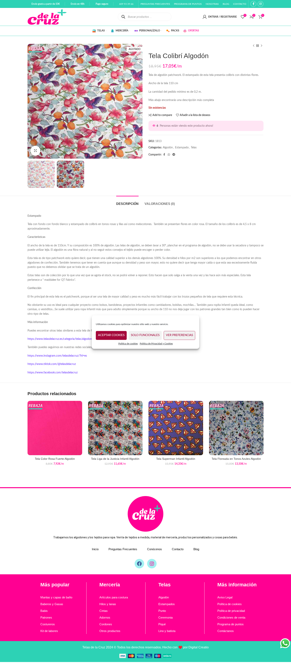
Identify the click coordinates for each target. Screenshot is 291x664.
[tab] (127, 202)
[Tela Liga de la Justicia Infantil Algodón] (115, 428)
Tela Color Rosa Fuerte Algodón (55, 458)
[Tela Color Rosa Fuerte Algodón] (55, 428)
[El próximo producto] (261, 46)
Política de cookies (128, 343)
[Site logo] (47, 16)
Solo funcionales (145, 335)
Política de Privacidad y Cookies (156, 343)
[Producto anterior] (254, 46)
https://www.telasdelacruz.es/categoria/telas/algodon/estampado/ (67, 339)
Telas (194, 147)
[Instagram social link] (260, 4)
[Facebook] (139, 563)
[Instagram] (152, 563)
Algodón (168, 147)
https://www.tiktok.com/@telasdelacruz (52, 364)
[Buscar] (123, 16)
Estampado (182, 147)
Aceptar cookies (111, 335)
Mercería (109, 584)
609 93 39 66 (126, 4)
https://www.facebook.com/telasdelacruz (53, 372)
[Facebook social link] (253, 4)
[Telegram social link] (173, 154)
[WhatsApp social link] (168, 154)
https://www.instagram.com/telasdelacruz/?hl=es (57, 355)
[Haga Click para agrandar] (35, 151)
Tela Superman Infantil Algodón (175, 458)
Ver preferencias (179, 335)
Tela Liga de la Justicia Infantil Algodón (115, 458)
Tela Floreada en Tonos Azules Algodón (236, 458)
